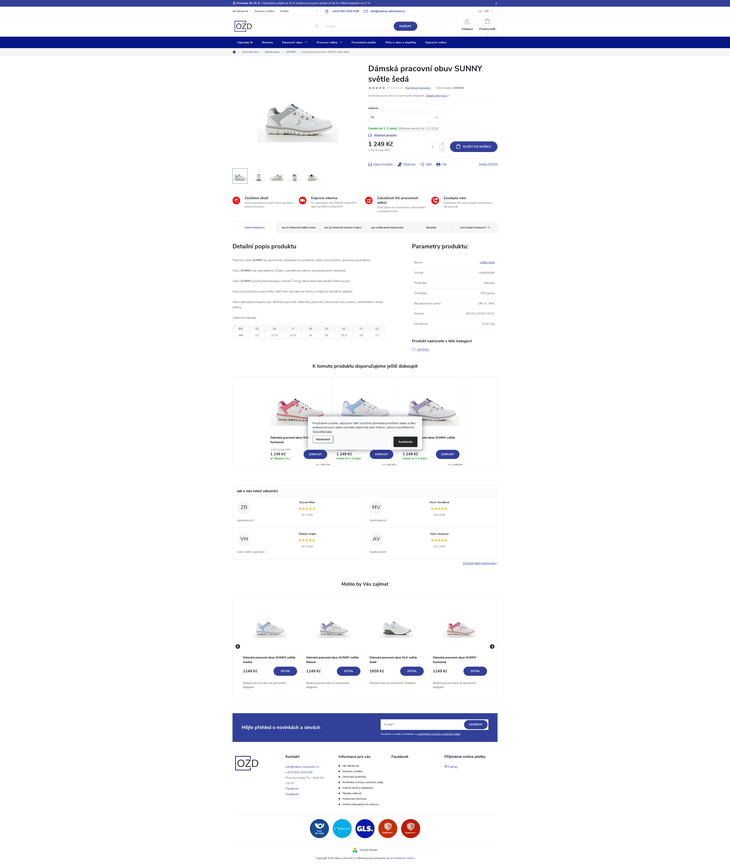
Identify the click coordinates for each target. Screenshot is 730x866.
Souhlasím (405, 442)
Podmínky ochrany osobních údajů (362, 782)
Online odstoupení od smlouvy (360, 804)
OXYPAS (423, 350)
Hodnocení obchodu (354, 798)
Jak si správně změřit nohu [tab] (299, 227)
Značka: (488, 164)
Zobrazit (315, 454)
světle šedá (487, 262)
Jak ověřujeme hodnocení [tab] (387, 227)
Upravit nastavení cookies (400, 858)
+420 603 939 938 (299, 772)
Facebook (292, 789)
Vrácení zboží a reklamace (357, 787)
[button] (270, 678)
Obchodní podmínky (354, 776)
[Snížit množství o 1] (442, 149)
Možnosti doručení (385, 135)
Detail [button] (285, 671)
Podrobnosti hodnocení (417, 88)
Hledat (405, 26)
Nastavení (323, 439)
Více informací (322, 431)
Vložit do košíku (477, 147)
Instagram (292, 794)
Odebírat (476, 724)
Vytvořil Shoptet (368, 850)
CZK (486, 11)
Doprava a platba (264, 11)
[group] (270, 646)
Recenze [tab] (431, 227)
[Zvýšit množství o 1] (442, 144)
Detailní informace (436, 95)
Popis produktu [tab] (255, 227)
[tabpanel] (299, 422)
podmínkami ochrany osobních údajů (438, 734)
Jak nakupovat (240, 11)
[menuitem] (244, 42)
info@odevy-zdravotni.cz (302, 767)
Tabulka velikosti (352, 793)
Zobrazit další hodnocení (479, 563)
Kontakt (284, 11)
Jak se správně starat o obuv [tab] (343, 227)
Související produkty (473, 227)
